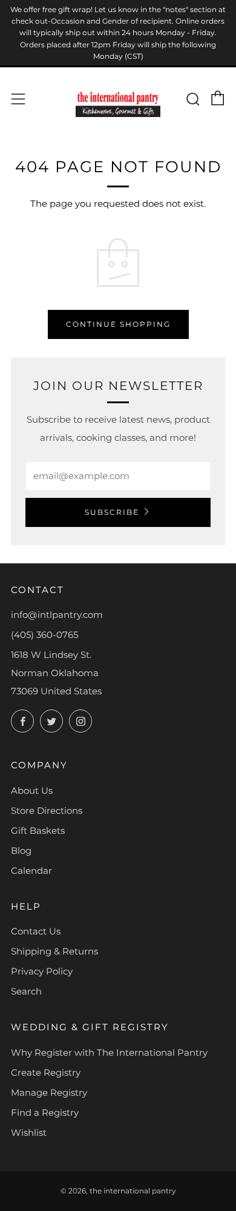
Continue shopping (118, 324)
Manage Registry (49, 1092)
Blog (21, 850)
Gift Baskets (38, 830)
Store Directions (46, 810)
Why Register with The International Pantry (109, 1052)
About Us (32, 790)
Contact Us (36, 931)
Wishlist (29, 1132)
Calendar (31, 870)
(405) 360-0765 (44, 634)
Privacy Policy (42, 971)
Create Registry (45, 1072)
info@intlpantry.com (57, 614)
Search (26, 991)
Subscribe (112, 512)
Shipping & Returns (54, 951)
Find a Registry (45, 1112)
